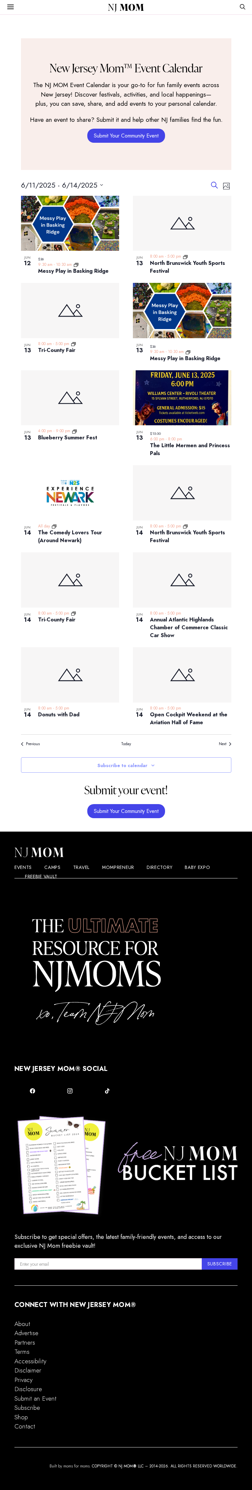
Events (23, 867)
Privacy (23, 1379)
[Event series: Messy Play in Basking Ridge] (76, 264)
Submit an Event (35, 1398)
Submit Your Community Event (126, 135)
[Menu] (10, 7)
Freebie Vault (41, 876)
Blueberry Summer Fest (67, 437)
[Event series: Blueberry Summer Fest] (74, 431)
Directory (159, 867)
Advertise (26, 1333)
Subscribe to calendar (122, 765)
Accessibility (30, 1361)
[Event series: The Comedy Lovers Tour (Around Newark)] (54, 526)
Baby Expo (197, 867)
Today (126, 744)
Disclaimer (27, 1370)
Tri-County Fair (56, 350)
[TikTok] (107, 1091)
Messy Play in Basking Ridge (73, 271)
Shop (21, 1417)
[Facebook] (32, 1091)
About (22, 1323)
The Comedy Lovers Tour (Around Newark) (70, 536)
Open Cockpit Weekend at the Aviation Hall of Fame (188, 718)
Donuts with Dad (58, 714)
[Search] (242, 7)
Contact (24, 1426)
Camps (52, 867)
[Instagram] (70, 1091)
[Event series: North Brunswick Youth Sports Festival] (185, 256)
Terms (22, 1351)
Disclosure (28, 1389)
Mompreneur (118, 867)
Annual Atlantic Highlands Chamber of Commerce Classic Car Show (189, 627)
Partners (24, 1342)
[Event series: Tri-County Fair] (73, 344)
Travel (81, 867)
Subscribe (27, 1407)
